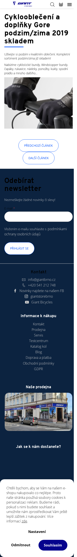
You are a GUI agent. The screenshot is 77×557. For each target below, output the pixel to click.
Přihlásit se (19, 248)
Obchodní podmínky (38, 363)
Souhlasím (53, 545)
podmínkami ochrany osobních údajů (35, 231)
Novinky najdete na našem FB (41, 290)
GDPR (38, 369)
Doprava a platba (38, 357)
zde (24, 521)
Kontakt (38, 324)
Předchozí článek (38, 145)
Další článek (38, 158)
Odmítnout (20, 545)
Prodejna (38, 329)
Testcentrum (38, 340)
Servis (38, 335)
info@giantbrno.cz (41, 279)
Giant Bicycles (41, 302)
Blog (38, 352)
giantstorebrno (42, 296)
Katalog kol (38, 346)
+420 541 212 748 (42, 285)
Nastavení (37, 531)
